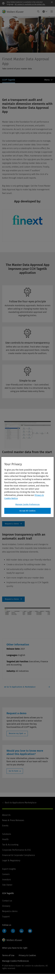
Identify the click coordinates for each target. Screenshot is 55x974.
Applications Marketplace (20, 802)
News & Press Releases (13, 820)
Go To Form (13, 771)
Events (5, 825)
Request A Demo (13, 523)
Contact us (7, 900)
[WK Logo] (12, 939)
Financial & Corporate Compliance (18, 855)
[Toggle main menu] (51, 11)
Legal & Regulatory (11, 860)
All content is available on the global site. (30, 4)
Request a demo (9, 911)
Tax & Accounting (10, 844)
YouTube (30, 931)
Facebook (4, 931)
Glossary (6, 906)
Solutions (6, 834)
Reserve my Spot (16, 733)
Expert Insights (9, 869)
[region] (27, 487)
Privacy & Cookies (27, 955)
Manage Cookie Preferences (27, 504)
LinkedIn (21, 931)
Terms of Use (8, 955)
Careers (5, 874)
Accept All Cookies (27, 511)
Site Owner (7, 885)
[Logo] (14, 11)
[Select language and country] (45, 11)
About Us (6, 815)
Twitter (13, 931)
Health (5, 839)
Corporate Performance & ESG (16, 850)
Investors (6, 879)
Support (6, 916)
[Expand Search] (38, 11)
